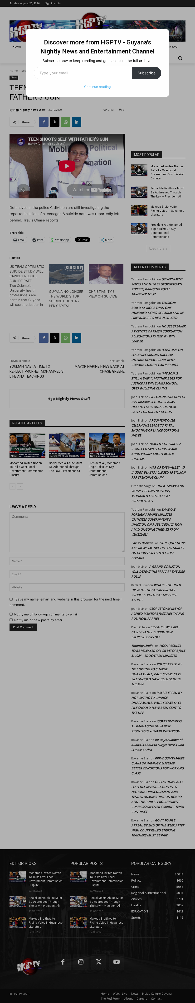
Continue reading (97, 87)
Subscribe (147, 73)
